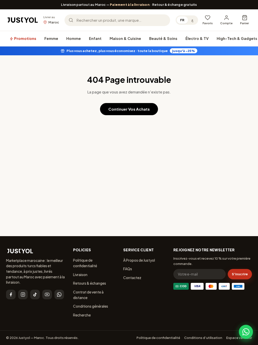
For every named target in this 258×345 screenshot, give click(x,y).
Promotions (24, 38)
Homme (73, 38)
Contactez (132, 277)
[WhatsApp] (59, 294)
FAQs (127, 268)
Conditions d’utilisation (203, 338)
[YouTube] (47, 294)
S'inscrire (240, 274)
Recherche (82, 315)
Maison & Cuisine (125, 38)
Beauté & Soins (163, 38)
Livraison (80, 274)
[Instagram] (23, 294)
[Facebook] (11, 294)
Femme (51, 38)
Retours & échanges (89, 283)
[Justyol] (22, 20)
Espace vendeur (239, 338)
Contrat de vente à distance (88, 295)
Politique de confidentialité (85, 263)
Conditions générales (90, 306)
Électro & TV (197, 38)
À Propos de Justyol (139, 260)
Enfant (95, 38)
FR (182, 20)
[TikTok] (35, 294)
